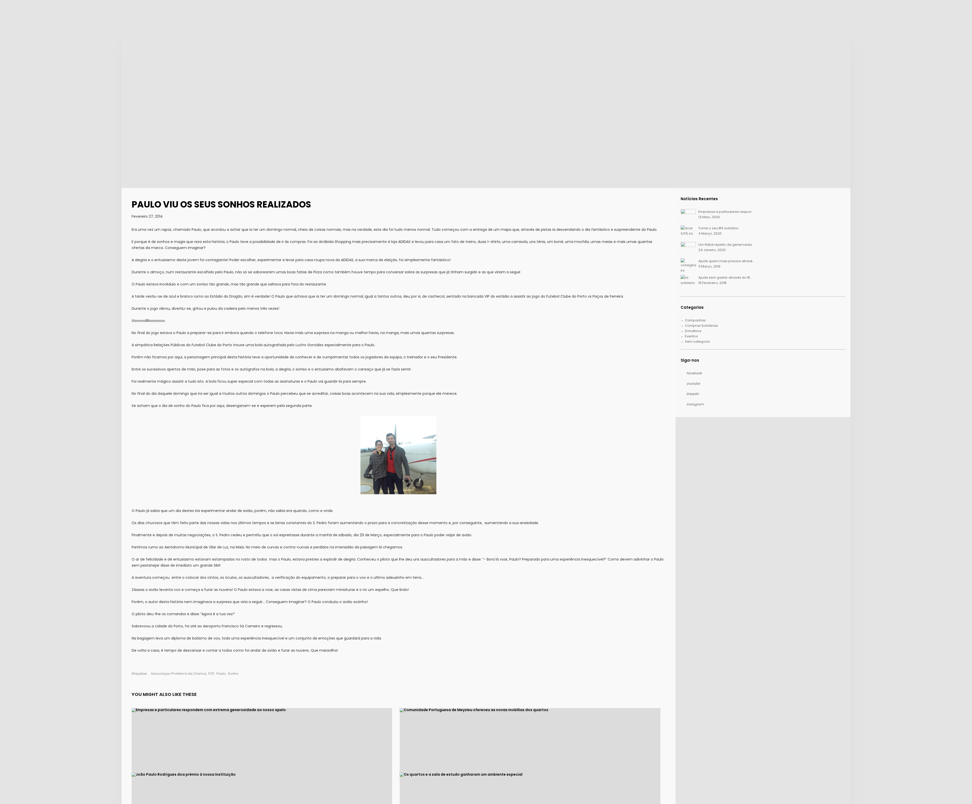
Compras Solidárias (701, 325)
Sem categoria (697, 341)
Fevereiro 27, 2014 (147, 216)
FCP (211, 673)
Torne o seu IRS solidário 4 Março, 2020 (718, 231)
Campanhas (695, 320)
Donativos (693, 330)
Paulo (221, 673)
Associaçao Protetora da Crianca (178, 673)
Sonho (233, 673)
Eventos (691, 336)
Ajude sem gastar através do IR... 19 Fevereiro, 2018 (725, 280)
